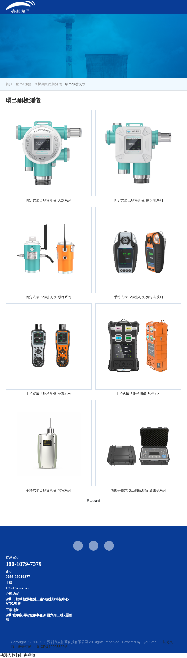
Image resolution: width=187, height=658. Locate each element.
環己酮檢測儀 (75, 84)
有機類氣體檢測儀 (48, 84)
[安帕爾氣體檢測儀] (20, 7)
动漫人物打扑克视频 (17, 655)
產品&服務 (23, 84)
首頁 (9, 84)
